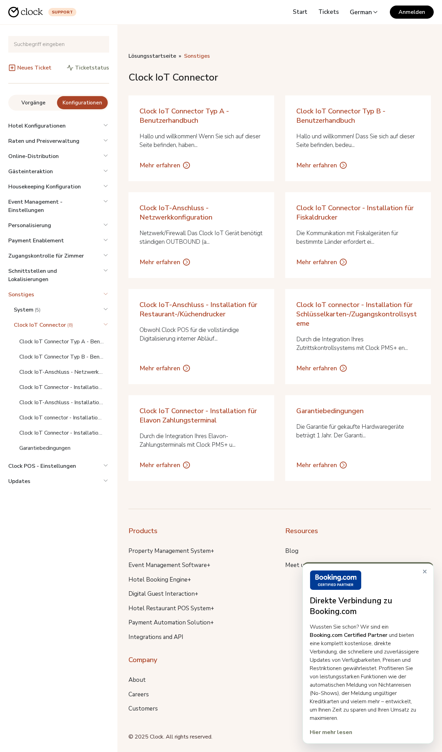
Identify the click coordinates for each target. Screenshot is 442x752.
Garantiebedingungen (44, 448)
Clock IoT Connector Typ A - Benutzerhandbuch (64, 341)
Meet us (296, 565)
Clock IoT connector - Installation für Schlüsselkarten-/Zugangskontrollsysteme (64, 417)
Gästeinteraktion (30, 171)
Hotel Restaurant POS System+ (171, 608)
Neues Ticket (34, 68)
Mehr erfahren (160, 165)
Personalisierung (29, 225)
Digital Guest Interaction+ (163, 594)
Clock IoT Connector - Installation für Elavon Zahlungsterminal (64, 433)
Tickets (328, 12)
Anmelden (411, 12)
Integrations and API (155, 637)
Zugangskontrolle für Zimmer (46, 256)
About (137, 680)
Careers (138, 694)
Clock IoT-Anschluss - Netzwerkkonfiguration (64, 372)
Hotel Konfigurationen (37, 126)
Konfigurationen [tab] (82, 102)
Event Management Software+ (169, 565)
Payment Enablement (36, 240)
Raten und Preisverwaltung (43, 141)
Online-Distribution (33, 156)
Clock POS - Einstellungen (42, 466)
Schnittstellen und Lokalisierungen (32, 275)
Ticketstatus (92, 68)
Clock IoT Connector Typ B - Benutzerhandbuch (64, 357)
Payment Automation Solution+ (171, 622)
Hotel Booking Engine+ (159, 580)
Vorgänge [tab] (33, 102)
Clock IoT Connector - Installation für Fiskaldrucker (64, 387)
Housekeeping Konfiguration (44, 187)
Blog (291, 551)
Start (300, 12)
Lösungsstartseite (152, 56)
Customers (143, 709)
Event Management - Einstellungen (35, 206)
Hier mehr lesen (331, 732)
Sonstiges (21, 294)
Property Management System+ (171, 551)
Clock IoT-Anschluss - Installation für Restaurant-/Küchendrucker (64, 402)
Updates (19, 481)
